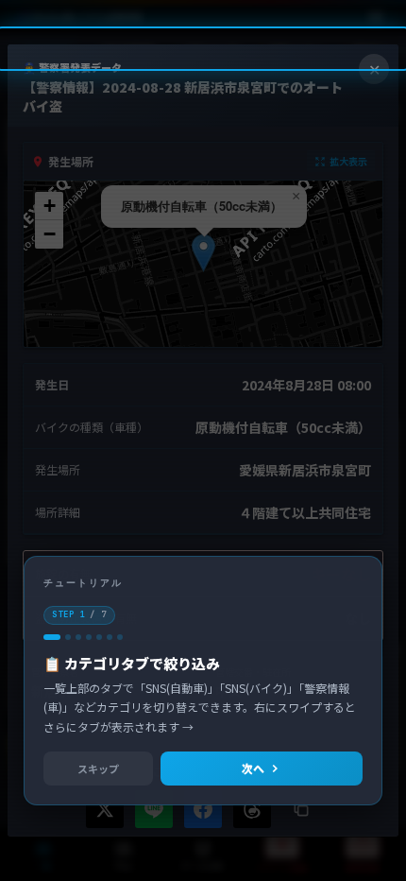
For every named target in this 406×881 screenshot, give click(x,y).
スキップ (98, 768)
